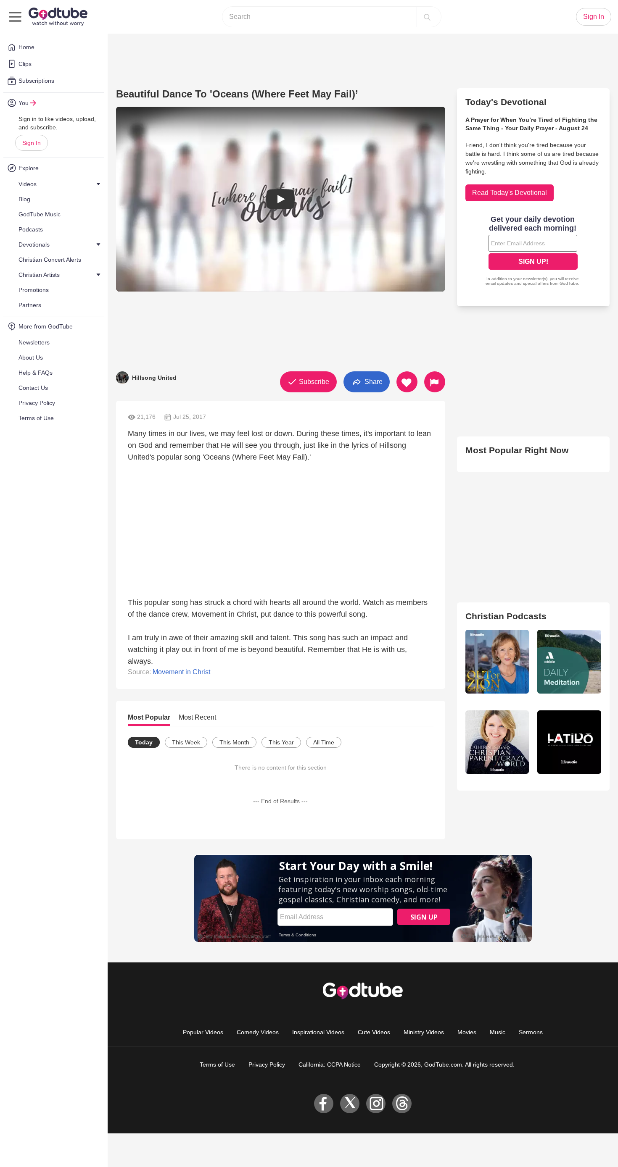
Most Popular (149, 717)
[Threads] (402, 1103)
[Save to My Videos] (406, 381)
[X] (349, 1103)
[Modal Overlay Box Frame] (533, 252)
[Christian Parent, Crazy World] (497, 742)
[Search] (427, 17)
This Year (281, 742)
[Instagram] (376, 1103)
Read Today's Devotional (509, 192)
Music (497, 1032)
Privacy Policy (266, 1064)
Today (144, 742)
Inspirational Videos (318, 1032)
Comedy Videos (258, 1032)
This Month (234, 742)
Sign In (31, 142)
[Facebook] (323, 1103)
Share (373, 381)
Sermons (531, 1032)
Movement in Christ (181, 671)
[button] (280, 199)
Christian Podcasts (506, 616)
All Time (323, 742)
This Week (186, 742)
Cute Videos (374, 1032)
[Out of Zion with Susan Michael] (497, 662)
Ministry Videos (424, 1032)
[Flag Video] (434, 381)
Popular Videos (203, 1032)
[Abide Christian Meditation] (569, 662)
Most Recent (197, 717)
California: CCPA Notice (329, 1064)
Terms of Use (217, 1064)
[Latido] (569, 742)
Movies (466, 1032)
